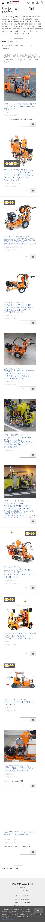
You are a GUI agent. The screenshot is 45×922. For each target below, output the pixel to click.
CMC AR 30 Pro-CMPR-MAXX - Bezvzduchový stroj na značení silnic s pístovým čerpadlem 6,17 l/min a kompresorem (19, 175)
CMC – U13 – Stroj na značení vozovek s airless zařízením (19, 702)
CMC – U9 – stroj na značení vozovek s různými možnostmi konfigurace (20, 636)
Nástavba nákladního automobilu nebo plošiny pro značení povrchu (19, 768)
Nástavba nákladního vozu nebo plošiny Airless (20, 833)
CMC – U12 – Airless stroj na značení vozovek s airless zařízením (20, 106)
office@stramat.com (22, 902)
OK (38, 910)
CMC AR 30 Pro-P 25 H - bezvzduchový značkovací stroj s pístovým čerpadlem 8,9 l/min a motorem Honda (20, 240)
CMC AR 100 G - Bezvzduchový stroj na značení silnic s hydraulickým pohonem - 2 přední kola (20, 572)
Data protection (8, 919)
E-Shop (7, 54)
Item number (13, 45)
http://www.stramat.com (22, 906)
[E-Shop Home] (12, 2)
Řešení (15, 54)
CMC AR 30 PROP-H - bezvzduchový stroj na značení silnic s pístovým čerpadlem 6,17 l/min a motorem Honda (18, 307)
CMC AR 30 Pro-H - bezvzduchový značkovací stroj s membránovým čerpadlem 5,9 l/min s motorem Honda (19, 373)
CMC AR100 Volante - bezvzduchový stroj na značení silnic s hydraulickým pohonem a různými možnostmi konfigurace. (19, 441)
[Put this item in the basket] (33, 124)
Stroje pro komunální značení (21, 60)
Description (24, 45)
